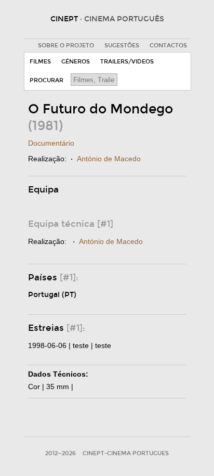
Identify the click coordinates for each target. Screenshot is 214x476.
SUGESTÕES (121, 45)
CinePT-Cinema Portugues (126, 453)
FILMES (40, 61)
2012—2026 (60, 453)
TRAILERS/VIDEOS (127, 61)
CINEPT (107, 19)
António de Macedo (109, 159)
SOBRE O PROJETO (66, 45)
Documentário (51, 143)
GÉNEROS (75, 61)
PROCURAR (46, 80)
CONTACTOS (168, 45)
